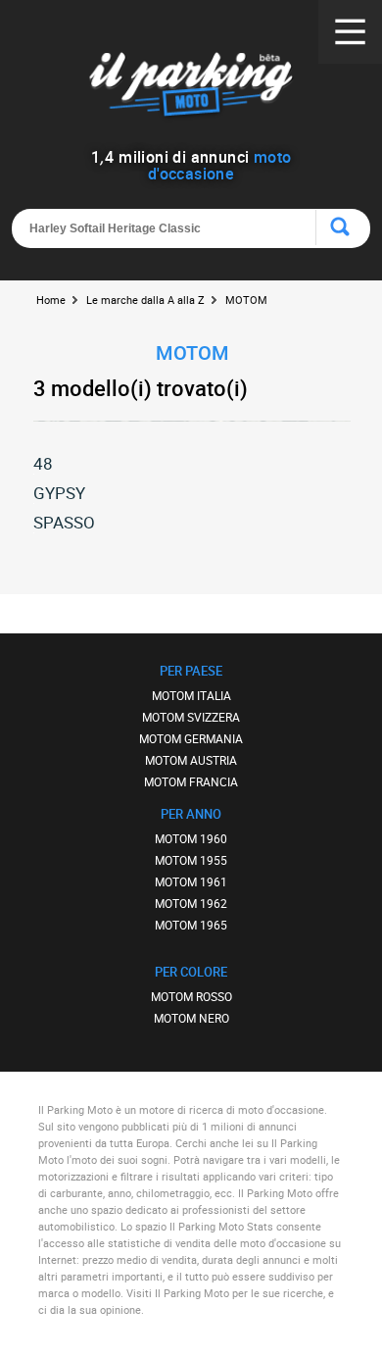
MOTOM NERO (191, 1018)
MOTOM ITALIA (191, 695)
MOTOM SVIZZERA (191, 717)
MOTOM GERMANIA (191, 738)
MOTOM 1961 (191, 881)
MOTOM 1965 (191, 924)
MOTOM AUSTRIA (191, 760)
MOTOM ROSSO (191, 996)
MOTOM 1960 (191, 838)
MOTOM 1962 (191, 903)
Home (51, 299)
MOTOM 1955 (191, 860)
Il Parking (191, 88)
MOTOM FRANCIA (191, 781)
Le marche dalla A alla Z (145, 299)
